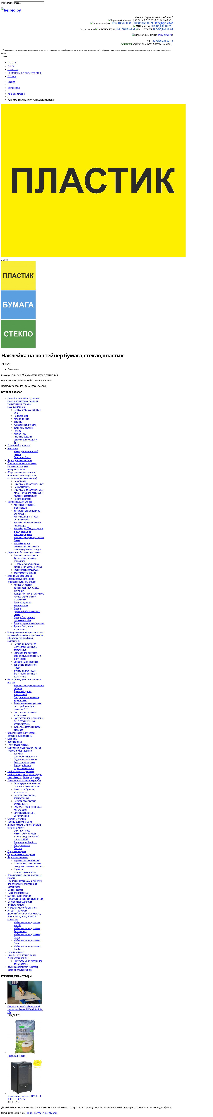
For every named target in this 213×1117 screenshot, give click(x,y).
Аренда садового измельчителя (22, 604)
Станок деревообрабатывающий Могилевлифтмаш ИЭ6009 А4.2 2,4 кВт (25, 1009)
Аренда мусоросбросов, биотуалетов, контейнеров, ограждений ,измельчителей (21, 578)
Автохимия (12, 448)
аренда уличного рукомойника (29, 593)
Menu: (10, 2)
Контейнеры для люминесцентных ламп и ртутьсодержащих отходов (27, 546)
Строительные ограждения (21, 854)
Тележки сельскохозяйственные (25, 755)
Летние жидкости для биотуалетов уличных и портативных (25, 647)
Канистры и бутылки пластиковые (24, 791)
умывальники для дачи (25, 424)
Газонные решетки (23, 436)
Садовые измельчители (25, 759)
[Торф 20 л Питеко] (24, 1052)
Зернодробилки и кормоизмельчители (24, 767)
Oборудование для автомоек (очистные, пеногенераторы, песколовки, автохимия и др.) (22, 475)
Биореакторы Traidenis (25, 842)
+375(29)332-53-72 (126, 29)
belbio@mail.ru (165, 35)
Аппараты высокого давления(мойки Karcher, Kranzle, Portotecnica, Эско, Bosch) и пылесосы (24, 915)
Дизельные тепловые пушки (21, 955)
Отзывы (11, 76)
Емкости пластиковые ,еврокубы (24, 780)
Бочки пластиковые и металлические (24, 814)
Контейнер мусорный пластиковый (24, 506)
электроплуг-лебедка (25, 572)
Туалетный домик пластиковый (22, 693)
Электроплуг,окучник (24, 762)
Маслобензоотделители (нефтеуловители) (19, 903)
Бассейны (12, 738)
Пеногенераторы (22, 498)
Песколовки (20, 481)
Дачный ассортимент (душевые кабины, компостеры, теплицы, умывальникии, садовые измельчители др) (23, 403)
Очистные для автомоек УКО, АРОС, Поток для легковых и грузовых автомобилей (29, 492)
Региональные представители (24, 73)
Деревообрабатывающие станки (24, 552)
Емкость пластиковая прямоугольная (24, 797)
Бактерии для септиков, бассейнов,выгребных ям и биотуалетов (27, 655)
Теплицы (18, 421)
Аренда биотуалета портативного (23, 628)
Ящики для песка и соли (19, 460)
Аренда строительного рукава (29, 623)
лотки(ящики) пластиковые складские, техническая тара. (29, 865)
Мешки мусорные (23, 534)
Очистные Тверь (22, 830)
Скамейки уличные (16, 818)
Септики (18, 848)
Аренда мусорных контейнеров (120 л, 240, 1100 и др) (26, 587)
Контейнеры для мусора (19, 501)
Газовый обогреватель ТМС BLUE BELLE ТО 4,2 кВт (24, 1098)
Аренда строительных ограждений (25, 598)
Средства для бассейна (26, 661)
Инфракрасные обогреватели (22, 907)
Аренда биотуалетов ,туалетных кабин (24, 619)
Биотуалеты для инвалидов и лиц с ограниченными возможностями (28, 721)
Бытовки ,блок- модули (19, 895)
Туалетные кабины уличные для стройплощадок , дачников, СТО (27, 706)
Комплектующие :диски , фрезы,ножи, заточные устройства (26, 558)
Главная (12, 62)
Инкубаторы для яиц (17, 958)
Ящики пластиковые (17, 857)
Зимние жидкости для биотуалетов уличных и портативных (25, 673)
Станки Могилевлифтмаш (26, 569)
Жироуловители (22, 845)
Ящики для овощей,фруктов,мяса (25, 871)
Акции (10, 66)
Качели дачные (21, 418)
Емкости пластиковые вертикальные (25, 802)
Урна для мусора (16, 93)
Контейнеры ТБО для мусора (28, 528)
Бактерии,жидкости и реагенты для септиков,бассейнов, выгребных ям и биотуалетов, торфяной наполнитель (25, 637)
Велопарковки (14, 741)
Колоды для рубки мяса (19, 821)
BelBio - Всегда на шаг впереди (42, 1113)
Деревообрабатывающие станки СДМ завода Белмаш (28, 565)
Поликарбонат (21, 415)
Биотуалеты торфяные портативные (25, 714)
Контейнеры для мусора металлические (26, 518)
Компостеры (20, 433)
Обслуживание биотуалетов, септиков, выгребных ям (21, 734)
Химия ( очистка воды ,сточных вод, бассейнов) (26, 835)
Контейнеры (13, 87)
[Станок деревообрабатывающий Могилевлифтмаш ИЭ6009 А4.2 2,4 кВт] (24, 1003)
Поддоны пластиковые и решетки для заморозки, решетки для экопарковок (24, 884)
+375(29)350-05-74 (143, 23)
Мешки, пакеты (15, 889)
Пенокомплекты (22, 487)
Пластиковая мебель (18, 744)
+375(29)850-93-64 (163, 29)
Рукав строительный (17, 892)
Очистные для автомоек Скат (29, 484)
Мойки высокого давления (20, 771)
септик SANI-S (21, 839)
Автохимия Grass (22, 457)
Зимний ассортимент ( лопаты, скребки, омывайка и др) (22, 968)
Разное (17, 430)
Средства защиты (16, 851)
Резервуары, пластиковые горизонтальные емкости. (27, 785)
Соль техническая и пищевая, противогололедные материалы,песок (22, 466)
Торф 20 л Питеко (16, 1055)
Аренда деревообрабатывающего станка (27, 611)
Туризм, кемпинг (15, 952)
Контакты (12, 69)
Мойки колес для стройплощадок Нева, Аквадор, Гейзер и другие (24, 776)
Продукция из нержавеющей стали (25, 898)
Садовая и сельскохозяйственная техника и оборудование (24, 749)
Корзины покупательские (26, 860)
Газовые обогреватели (18, 445)
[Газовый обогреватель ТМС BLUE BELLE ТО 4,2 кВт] (24, 1093)
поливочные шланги (24, 427)
